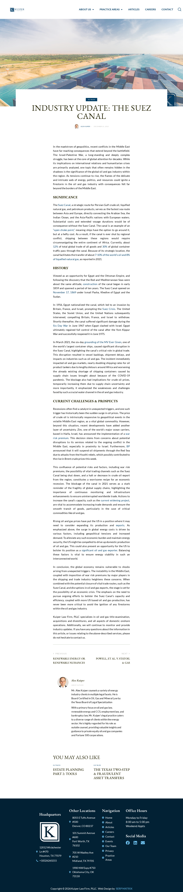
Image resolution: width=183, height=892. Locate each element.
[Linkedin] (135, 843)
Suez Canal (64, 204)
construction (90, 284)
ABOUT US (85, 9)
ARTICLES (133, 9)
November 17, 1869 (64, 292)
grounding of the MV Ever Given (102, 342)
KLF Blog (91, 99)
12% (55, 246)
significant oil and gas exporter (99, 550)
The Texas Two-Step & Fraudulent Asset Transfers (112, 774)
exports (120, 525)
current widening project (115, 500)
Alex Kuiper (77, 680)
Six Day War (60, 325)
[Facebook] (128, 843)
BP (128, 446)
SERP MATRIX (124, 888)
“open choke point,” (64, 230)
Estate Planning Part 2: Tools (68, 772)
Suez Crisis (108, 308)
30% (104, 246)
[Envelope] (143, 843)
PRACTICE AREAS (110, 9)
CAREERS (150, 9)
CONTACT (167, 9)
